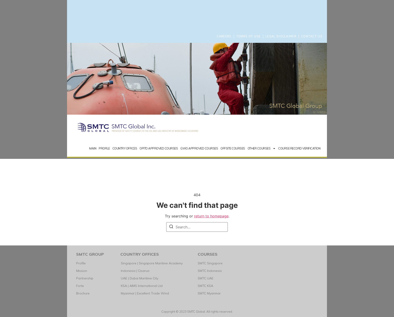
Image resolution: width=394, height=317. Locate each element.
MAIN (92, 148)
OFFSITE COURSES (232, 148)
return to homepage (211, 216)
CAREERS (224, 36)
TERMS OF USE (248, 36)
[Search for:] (197, 227)
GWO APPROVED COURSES (199, 148)
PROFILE (104, 148)
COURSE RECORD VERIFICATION (299, 148)
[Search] (171, 227)
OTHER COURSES (259, 148)
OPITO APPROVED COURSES (159, 148)
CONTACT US (311, 36)
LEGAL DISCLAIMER (280, 36)
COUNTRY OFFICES (124, 148)
